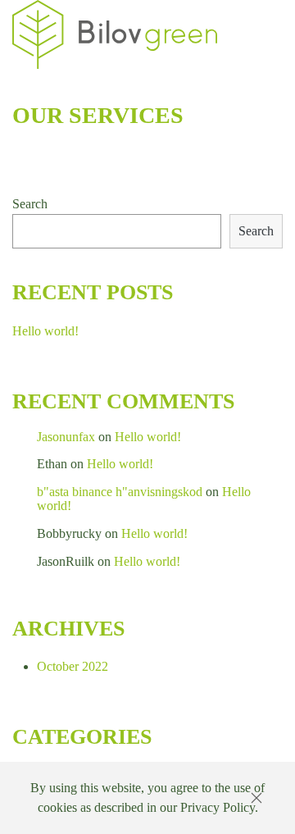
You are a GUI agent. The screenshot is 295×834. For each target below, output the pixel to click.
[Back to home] (114, 34)
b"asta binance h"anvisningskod (119, 492)
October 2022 (72, 666)
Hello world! (45, 331)
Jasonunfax (66, 437)
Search (30, 204)
